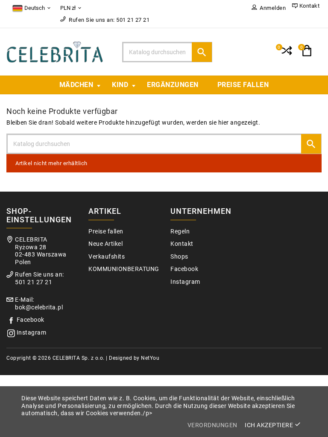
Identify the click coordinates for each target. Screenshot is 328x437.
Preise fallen (243, 85)
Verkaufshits (106, 256)
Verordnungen (212, 425)
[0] (286, 54)
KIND (120, 85)
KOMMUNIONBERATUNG (123, 269)
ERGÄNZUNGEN (173, 85)
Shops (179, 256)
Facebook (30, 319)
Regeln (180, 231)
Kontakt (181, 244)
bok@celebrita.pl (39, 307)
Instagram (32, 332)
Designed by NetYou (134, 358)
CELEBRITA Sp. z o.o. (79, 358)
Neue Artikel (105, 244)
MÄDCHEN (76, 85)
